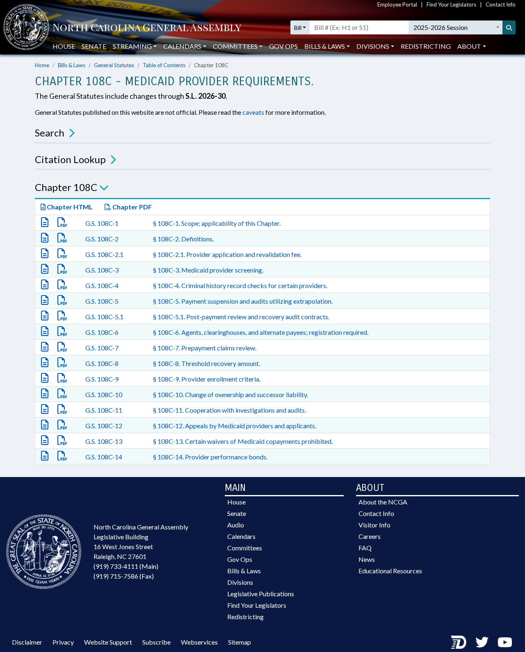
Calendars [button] (182, 46)
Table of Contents (164, 65)
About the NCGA (382, 502)
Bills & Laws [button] (324, 46)
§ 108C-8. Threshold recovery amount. (206, 363)
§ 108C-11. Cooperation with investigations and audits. (229, 410)
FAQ (365, 548)
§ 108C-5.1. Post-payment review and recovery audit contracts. (241, 316)
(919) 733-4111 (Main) (126, 566)
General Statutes (114, 65)
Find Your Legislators (451, 4)
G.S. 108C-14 (103, 457)
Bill (297, 27)
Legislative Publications (260, 593)
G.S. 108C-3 (102, 270)
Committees (244, 548)
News (366, 559)
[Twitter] (482, 642)
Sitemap (239, 642)
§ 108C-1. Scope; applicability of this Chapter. (217, 223)
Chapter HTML (69, 207)
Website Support (108, 642)
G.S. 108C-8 (102, 363)
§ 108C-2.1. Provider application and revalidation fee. (227, 254)
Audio (235, 525)
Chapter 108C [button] (66, 187)
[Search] (509, 27)
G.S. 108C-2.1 (104, 254)
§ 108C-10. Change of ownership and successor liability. (230, 394)
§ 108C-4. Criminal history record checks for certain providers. (240, 285)
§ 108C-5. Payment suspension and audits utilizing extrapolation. (243, 301)
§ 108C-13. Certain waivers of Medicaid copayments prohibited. (243, 441)
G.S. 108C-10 (103, 394)
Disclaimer (27, 642)
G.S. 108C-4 (102, 285)
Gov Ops (283, 46)
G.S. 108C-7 (102, 348)
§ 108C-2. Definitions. (183, 239)
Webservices (199, 642)
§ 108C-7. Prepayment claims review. (204, 348)
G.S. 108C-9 (102, 379)
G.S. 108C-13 (103, 441)
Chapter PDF (131, 207)
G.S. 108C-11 (103, 410)
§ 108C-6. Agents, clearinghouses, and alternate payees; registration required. (260, 332)
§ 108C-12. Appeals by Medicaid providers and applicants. (234, 425)
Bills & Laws (71, 65)
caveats (253, 112)
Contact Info (501, 4)
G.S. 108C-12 (103, 425)
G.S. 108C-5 (102, 301)
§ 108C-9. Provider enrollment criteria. (206, 379)
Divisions (240, 582)
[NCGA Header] (146, 27)
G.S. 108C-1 (102, 223)
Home (42, 65)
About (469, 46)
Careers (369, 536)
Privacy (63, 642)
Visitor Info (374, 525)
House (63, 46)
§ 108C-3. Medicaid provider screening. (208, 270)
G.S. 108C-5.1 (104, 316)
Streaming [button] (132, 46)
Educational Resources (390, 571)
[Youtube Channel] (505, 642)
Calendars (241, 536)
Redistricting (426, 46)
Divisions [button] (372, 46)
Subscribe (156, 642)
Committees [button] (235, 46)
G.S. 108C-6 (102, 332)
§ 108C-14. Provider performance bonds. (210, 457)
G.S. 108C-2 (102, 239)
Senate (94, 46)
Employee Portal (397, 4)
